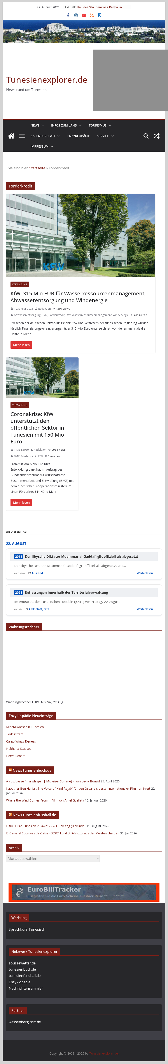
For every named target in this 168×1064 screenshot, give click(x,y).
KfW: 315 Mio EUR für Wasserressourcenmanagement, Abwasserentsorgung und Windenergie (78, 297)
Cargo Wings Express (21, 741)
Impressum (40, 146)
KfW (68, 315)
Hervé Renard (15, 756)
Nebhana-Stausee (19, 748)
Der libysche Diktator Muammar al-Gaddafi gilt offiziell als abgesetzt (81, 556)
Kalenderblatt (43, 136)
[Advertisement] (130, 80)
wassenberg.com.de (25, 1021)
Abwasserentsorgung (27, 315)
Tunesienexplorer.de (47, 79)
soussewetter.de (22, 963)
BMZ (44, 315)
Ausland (37, 573)
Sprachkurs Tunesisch (27, 929)
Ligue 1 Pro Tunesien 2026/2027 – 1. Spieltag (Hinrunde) (46, 826)
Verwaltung (19, 284)
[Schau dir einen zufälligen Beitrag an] (156, 136)
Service (103, 136)
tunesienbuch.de (22, 969)
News (35, 125)
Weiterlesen (145, 573)
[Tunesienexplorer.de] (11, 136)
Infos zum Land (64, 125)
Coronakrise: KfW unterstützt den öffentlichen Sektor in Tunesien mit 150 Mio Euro (37, 427)
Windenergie (121, 315)
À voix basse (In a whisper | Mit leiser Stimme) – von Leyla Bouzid (53, 781)
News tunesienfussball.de (34, 814)
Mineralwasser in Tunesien (25, 727)
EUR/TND (39, 702)
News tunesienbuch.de (32, 770)
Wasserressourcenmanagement (92, 315)
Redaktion (44, 309)
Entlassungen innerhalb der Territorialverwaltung (66, 592)
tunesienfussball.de (25, 975)
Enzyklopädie (78, 136)
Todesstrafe (14, 734)
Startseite (37, 168)
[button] (41, 125)
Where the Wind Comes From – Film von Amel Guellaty (45, 800)
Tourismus (98, 125)
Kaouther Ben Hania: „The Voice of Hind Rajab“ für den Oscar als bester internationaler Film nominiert (78, 788)
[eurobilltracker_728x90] (84, 886)
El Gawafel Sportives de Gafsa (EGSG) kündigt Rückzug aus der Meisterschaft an (62, 833)
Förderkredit (57, 315)
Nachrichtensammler (26, 988)
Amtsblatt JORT (38, 609)
